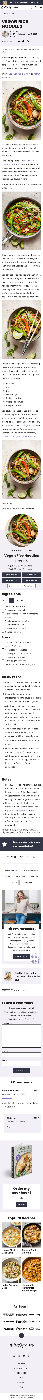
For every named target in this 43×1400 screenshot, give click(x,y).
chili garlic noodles (30, 425)
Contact (21, 1382)
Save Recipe (11, 575)
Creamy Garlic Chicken (29, 1251)
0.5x (5, 600)
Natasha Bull (22, 561)
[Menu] (40, 7)
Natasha (15, 31)
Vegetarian (26, 882)
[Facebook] (24, 1355)
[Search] (35, 7)
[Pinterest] (19, 1355)
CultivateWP (29, 1397)
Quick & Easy (20, 876)
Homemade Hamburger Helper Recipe (29, 1288)
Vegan (11, 14)
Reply (37, 1090)
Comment (7, 1023)
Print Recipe (31, 580)
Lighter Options (30, 870)
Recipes (34, 876)
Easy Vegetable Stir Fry (19, 74)
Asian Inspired (11, 870)
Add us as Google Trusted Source (22, 586)
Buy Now (21, 1204)
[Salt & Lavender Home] (9, 7)
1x (11, 600)
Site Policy (13, 1397)
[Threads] (28, 1355)
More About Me (21, 956)
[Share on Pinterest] (23, 41)
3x (22, 600)
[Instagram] (14, 1355)
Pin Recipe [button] (31, 575)
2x (16, 600)
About (21, 1378)
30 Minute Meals (21, 1368)
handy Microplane (17, 810)
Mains (7, 876)
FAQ (21, 1387)
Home (4, 14)
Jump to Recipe (9, 41)
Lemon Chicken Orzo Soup (10, 1251)
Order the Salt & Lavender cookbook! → (24, 2)
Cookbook (21, 1373)
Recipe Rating (14, 1019)
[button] (12, 550)
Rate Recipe (11, 580)
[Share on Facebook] (28, 41)
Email (5, 1060)
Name (5, 1051)
